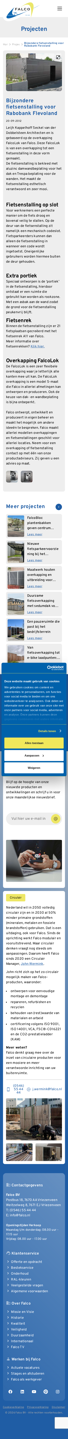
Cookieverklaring (13, 1407)
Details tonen (47, 730)
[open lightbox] (34, 72)
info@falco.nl (20, 1215)
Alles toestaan (34, 743)
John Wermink (32, 964)
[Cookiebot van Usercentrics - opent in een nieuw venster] (48, 667)
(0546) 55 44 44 (23, 1210)
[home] (22, 9)
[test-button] (55, 819)
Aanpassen (32, 755)
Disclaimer (58, 1407)
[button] (61, 8)
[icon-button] (59, 507)
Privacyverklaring (38, 1407)
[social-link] (10, 1392)
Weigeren (34, 767)
